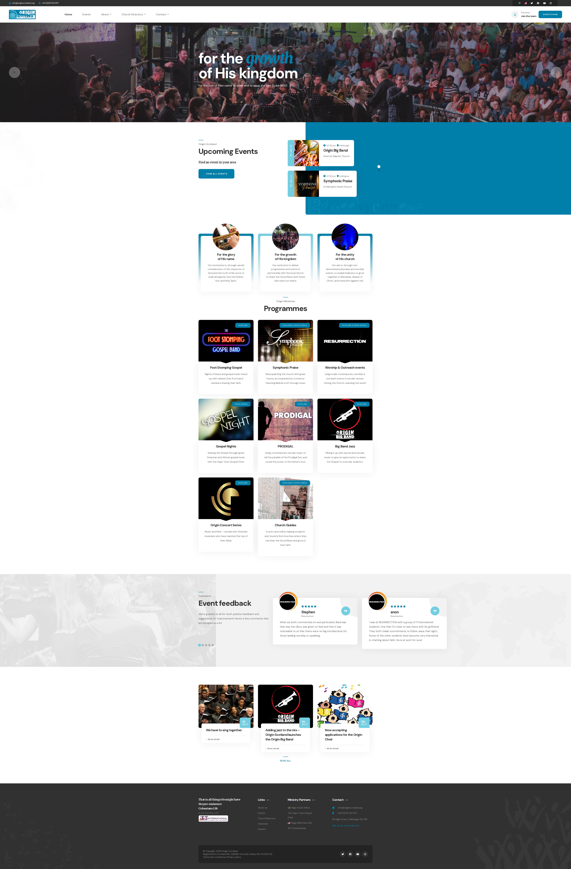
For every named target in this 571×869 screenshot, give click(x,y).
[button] (14, 72)
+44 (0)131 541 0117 (50, 3)
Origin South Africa (300, 807)
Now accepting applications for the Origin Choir (343, 734)
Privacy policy (234, 857)
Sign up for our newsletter (345, 825)
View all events (216, 173)
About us (262, 807)
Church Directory (132, 14)
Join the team (528, 16)
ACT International (297, 828)
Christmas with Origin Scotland (340, 152)
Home (68, 14)
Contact (161, 14)
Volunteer (263, 823)
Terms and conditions (214, 857)
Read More (214, 739)
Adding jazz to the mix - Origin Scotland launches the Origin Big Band (283, 734)
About (105, 14)
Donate (262, 829)
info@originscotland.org (23, 3)
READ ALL (285, 760)
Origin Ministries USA (301, 822)
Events (86, 14)
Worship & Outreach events (345, 367)
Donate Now (550, 14)
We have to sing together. (224, 730)
